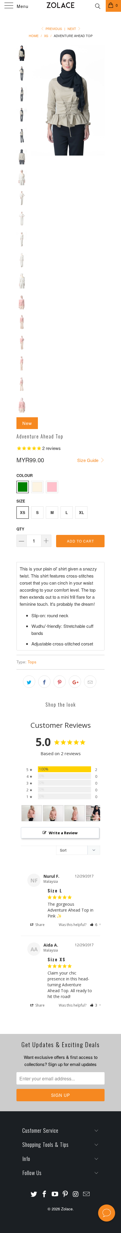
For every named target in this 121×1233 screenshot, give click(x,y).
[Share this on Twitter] (29, 681)
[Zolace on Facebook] (44, 1194)
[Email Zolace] (86, 1194)
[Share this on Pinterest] (59, 681)
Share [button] (39, 924)
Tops (32, 662)
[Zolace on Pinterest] (65, 1194)
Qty (20, 529)
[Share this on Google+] (75, 681)
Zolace (67, 1209)
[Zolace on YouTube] (55, 1194)
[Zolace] (60, 6)
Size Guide (88, 460)
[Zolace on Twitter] (34, 1194)
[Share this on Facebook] (44, 681)
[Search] (97, 5)
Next (72, 28)
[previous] (37, 100)
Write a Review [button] (63, 832)
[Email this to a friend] (90, 681)
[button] (93, 924)
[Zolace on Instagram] (76, 1194)
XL (81, 512)
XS (22, 512)
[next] (99, 100)
